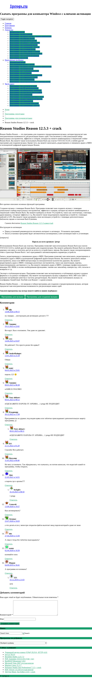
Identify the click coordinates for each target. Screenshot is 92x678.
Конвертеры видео (17, 32)
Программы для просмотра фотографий (26, 92)
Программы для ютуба (19, 58)
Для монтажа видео (18, 62)
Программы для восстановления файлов (26, 99)
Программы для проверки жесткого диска (27, 97)
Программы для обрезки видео (22, 38)
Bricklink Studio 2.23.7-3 (14, 657)
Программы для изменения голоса (24, 77)
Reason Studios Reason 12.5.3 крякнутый (37, 223)
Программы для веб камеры (21, 34)
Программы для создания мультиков (24, 56)
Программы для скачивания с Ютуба (25, 47)
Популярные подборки (14, 60)
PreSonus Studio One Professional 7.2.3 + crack (23, 667)
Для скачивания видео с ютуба (22, 64)
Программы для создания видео (23, 49)
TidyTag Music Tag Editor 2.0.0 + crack (20, 672)
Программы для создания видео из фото (26, 54)
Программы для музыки (14, 114)
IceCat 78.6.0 (10, 655)
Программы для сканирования (22, 80)
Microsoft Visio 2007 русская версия (19, 663)
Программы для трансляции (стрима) (25, 51)
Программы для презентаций (21, 69)
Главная (8, 23)
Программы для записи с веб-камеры (25, 43)
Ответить (8, 320)
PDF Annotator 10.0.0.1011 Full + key (19, 659)
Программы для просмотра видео (23, 41)
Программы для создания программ (24, 103)
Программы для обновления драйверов (26, 90)
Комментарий (6, 615)
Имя (1, 619)
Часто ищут (9, 84)
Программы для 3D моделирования (24, 88)
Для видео (9, 30)
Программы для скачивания (21, 95)
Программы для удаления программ (24, 71)
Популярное (10, 25)
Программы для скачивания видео (24, 45)
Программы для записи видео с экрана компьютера (31, 36)
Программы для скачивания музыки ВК (26, 75)
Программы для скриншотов (21, 101)
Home (7, 110)
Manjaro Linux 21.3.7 (13, 665)
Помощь (8, 28)
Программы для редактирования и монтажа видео (30, 82)
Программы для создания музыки (23, 86)
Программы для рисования (21, 73)
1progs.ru (19, 6)
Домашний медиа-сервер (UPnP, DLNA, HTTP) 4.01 (26, 652)
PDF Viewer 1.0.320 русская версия (19, 670)
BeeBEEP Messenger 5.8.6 (15, 661)
